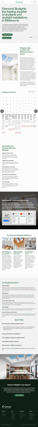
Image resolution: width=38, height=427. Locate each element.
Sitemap (35, 424)
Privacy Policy (30, 424)
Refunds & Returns (23, 414)
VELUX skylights (16, 287)
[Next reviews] (34, 218)
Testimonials (4, 414)
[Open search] (32, 2)
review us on (5, 220)
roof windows (29, 294)
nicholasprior (32, 213)
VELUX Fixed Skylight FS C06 (13, 116)
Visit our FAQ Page (15, 348)
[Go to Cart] (35, 2)
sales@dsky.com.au (32, 418)
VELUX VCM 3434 (3, 115)
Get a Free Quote (7, 37)
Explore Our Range (7, 34)
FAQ (20, 418)
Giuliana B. (24, 213)
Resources (22, 411)
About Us (3, 411)
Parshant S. (16, 213)
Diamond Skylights (6, 215)
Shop (12, 411)
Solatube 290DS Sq (34, 115)
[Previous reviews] (11, 218)
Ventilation (12, 416)
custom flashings (28, 313)
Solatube (15, 302)
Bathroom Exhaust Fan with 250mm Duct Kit (7, 116)
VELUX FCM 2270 (25, 115)
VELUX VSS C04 (10, 115)
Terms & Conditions (24, 424)
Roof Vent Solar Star (31, 116)
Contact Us (21, 416)
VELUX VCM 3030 (16, 115)
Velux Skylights (13, 414)
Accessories (12, 418)
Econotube (21, 302)
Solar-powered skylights (6, 308)
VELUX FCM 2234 (28, 115)
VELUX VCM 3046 (19, 115)
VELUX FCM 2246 (22, 115)
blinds (32, 313)
